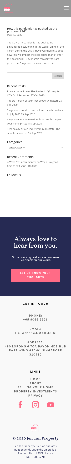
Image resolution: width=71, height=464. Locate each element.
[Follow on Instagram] (35, 405)
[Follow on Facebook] (20, 405)
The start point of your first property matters (32, 100)
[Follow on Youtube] (51, 405)
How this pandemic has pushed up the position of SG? (32, 30)
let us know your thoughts (35, 275)
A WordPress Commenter (21, 162)
